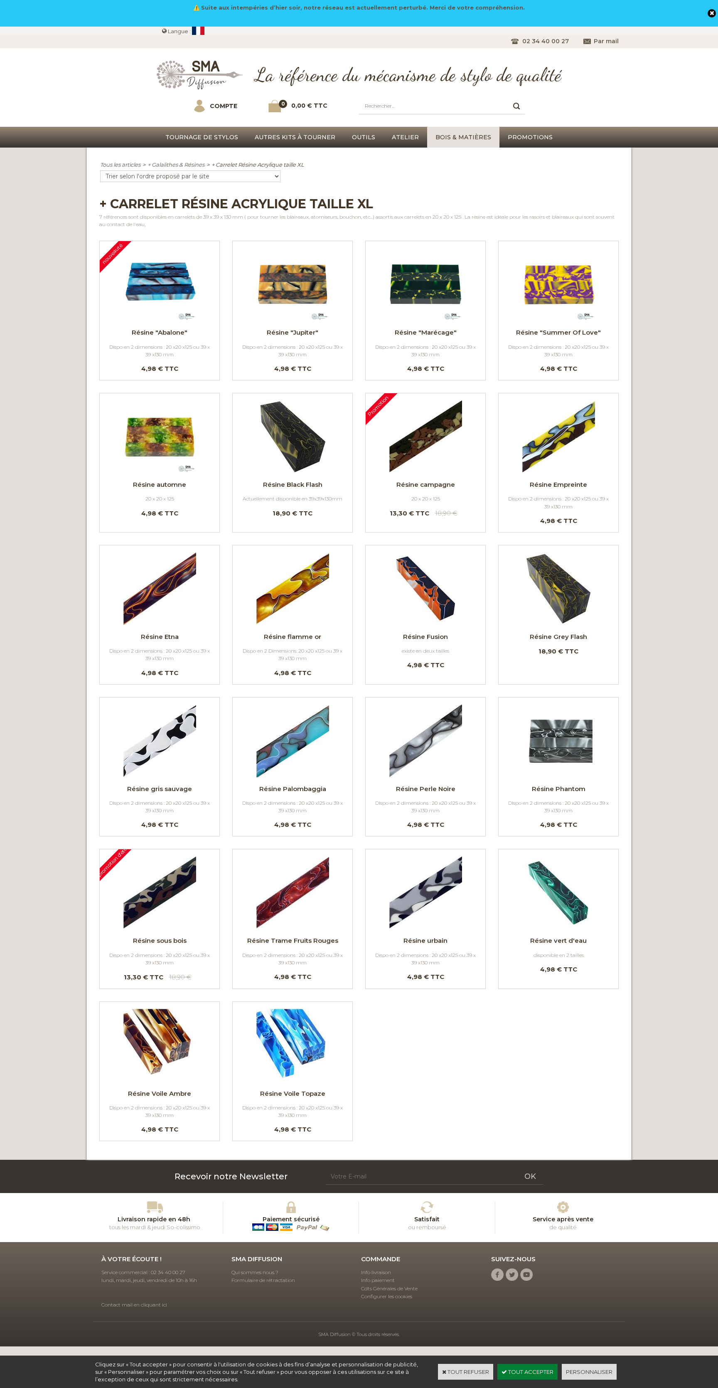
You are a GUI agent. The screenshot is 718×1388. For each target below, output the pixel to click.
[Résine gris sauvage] (159, 775)
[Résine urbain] (425, 927)
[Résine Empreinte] (558, 471)
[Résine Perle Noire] (425, 775)
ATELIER (405, 137)
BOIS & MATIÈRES (463, 137)
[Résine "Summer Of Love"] (558, 319)
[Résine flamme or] (292, 623)
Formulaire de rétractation (263, 1280)
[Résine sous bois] (159, 927)
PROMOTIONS (530, 137)
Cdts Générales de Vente (389, 1288)
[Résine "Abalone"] (159, 319)
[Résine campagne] (425, 471)
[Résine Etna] (159, 623)
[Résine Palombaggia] (292, 775)
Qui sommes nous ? (254, 1272)
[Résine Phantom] (558, 775)
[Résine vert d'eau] (558, 927)
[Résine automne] (159, 471)
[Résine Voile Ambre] (159, 1079)
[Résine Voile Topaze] (292, 1079)
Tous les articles (120, 164)
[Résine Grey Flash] (558, 623)
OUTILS (363, 137)
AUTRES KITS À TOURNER (295, 137)
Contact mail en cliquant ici (134, 1305)
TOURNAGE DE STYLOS (201, 137)
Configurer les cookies (386, 1296)
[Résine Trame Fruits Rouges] (292, 927)
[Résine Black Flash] (292, 471)
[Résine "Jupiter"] (292, 319)
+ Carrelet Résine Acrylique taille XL (257, 164)
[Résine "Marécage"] (425, 319)
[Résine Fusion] (425, 623)
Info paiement (378, 1280)
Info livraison (376, 1272)
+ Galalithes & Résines (176, 164)
